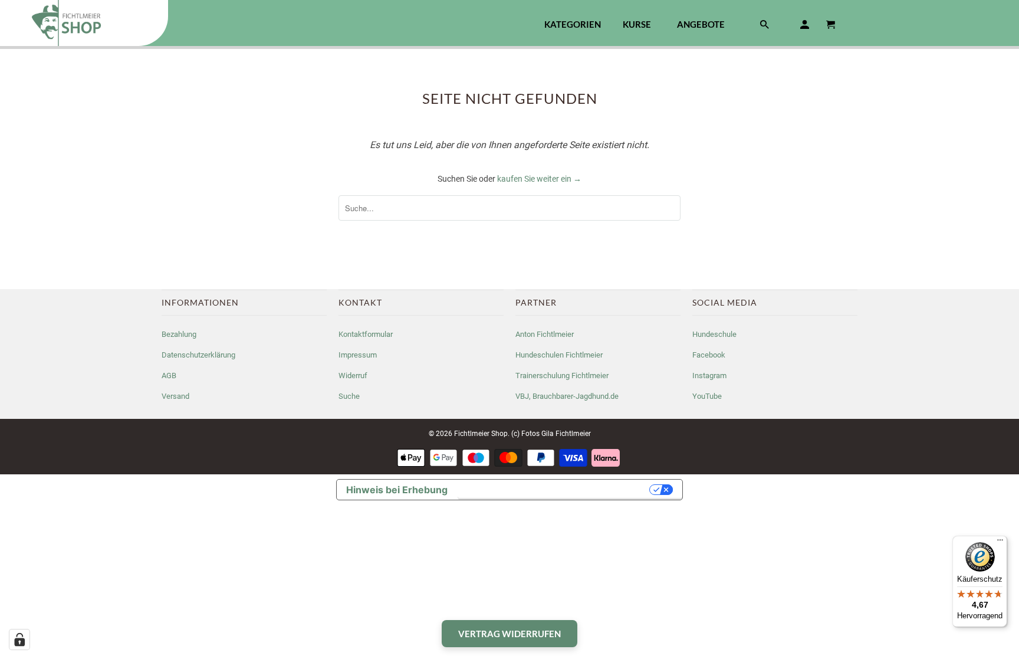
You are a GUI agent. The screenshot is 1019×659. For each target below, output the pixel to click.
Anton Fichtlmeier (544, 334)
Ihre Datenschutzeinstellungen (554, 490)
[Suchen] (765, 26)
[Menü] (1000, 543)
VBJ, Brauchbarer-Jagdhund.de (567, 396)
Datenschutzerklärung (198, 354)
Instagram (709, 375)
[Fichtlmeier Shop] (84, 23)
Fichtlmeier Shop (481, 434)
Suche (349, 396)
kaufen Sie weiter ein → (539, 178)
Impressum (357, 354)
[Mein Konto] (805, 26)
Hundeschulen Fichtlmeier (559, 354)
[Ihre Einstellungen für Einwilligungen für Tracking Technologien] (19, 640)
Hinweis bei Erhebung (397, 490)
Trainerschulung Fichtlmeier (562, 375)
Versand (175, 396)
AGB (169, 375)
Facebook (708, 354)
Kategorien (572, 24)
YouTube (707, 396)
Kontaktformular (365, 334)
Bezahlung (179, 334)
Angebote (701, 24)
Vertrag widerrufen (509, 633)
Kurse (637, 24)
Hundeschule (714, 334)
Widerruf (352, 375)
